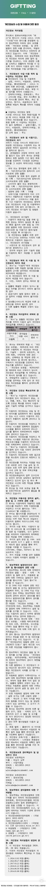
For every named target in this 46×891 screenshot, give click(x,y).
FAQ (23, 13)
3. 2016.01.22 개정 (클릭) (18, 866)
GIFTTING (23, 6)
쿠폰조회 (14, 13)
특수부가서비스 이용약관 (37, 886)
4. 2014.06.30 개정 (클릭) (18, 869)
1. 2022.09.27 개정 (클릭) (18, 861)
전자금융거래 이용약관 (21, 886)
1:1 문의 (33, 13)
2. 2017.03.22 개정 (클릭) (18, 863)
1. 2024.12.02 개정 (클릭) (18, 858)
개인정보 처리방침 (6, 886)
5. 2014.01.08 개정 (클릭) (18, 871)
